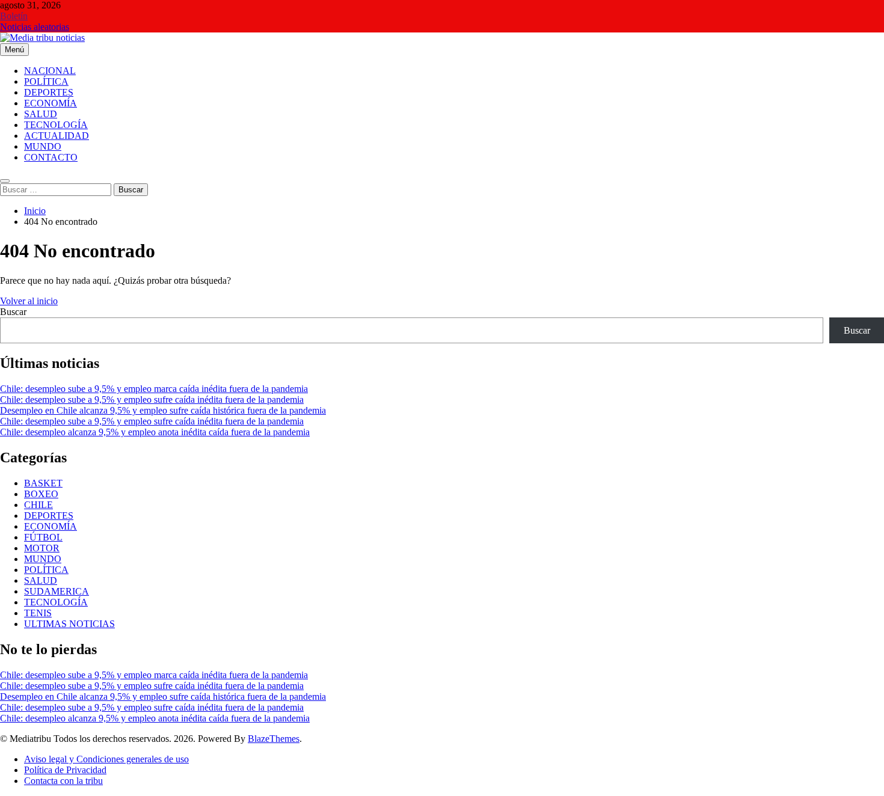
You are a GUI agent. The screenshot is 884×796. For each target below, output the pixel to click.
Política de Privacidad (65, 770)
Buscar (13, 312)
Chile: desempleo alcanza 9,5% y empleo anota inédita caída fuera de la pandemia (155, 432)
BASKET (43, 483)
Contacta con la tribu (63, 781)
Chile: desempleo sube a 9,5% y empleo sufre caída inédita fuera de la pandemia (152, 399)
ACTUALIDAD (56, 135)
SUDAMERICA (56, 591)
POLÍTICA (46, 81)
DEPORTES (48, 92)
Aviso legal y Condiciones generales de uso (106, 759)
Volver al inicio (29, 301)
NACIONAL (50, 71)
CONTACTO (51, 157)
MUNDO (42, 146)
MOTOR (42, 548)
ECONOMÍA (50, 103)
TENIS (38, 613)
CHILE (38, 505)
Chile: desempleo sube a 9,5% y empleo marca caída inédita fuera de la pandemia (154, 389)
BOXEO (41, 494)
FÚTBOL (43, 537)
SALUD (40, 114)
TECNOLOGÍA (56, 125)
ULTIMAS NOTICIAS (69, 624)
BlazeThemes (273, 738)
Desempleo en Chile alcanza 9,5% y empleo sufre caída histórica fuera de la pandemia (163, 410)
